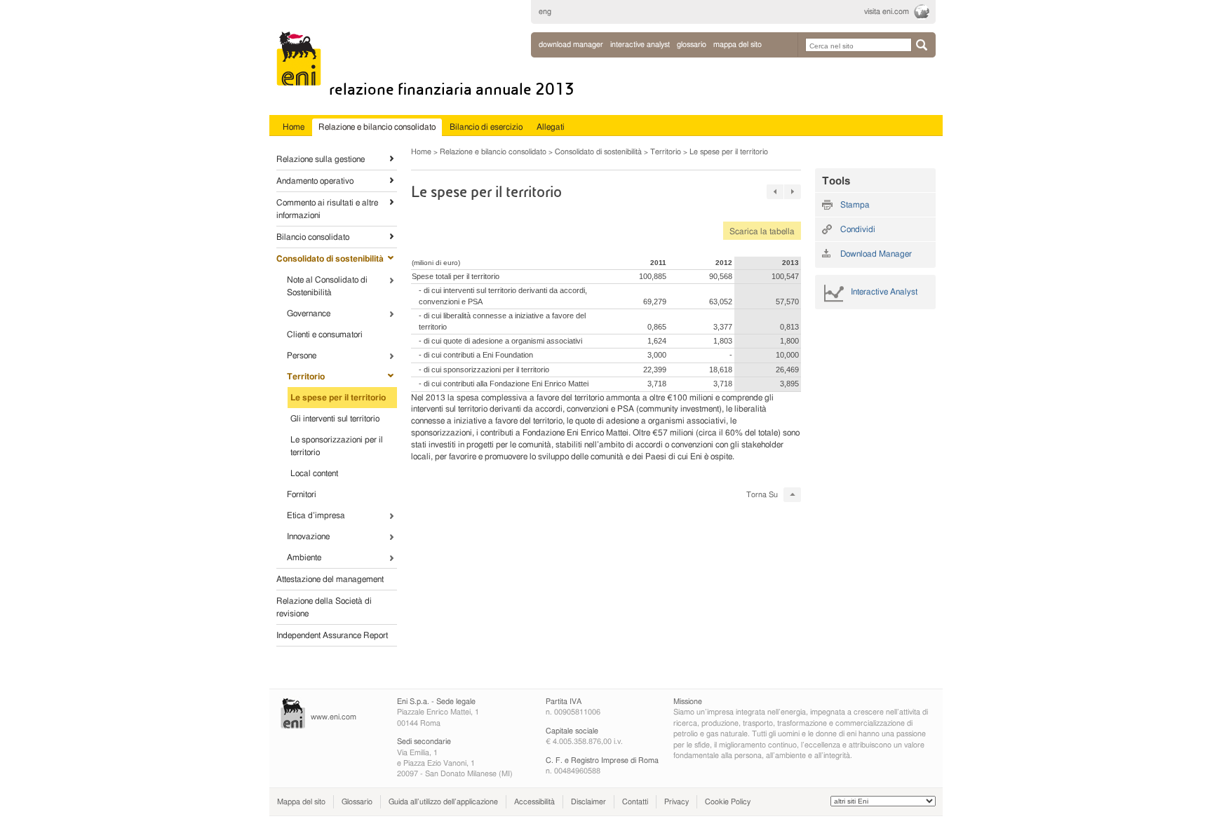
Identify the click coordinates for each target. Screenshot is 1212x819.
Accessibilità (534, 802)
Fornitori (301, 494)
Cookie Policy (727, 802)
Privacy (676, 802)
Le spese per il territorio (338, 397)
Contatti (635, 802)
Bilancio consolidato (312, 237)
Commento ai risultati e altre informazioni (327, 208)
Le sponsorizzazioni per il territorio (336, 445)
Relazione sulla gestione (320, 159)
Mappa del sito (301, 802)
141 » (792, 191)
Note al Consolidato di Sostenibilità (327, 286)
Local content (314, 473)
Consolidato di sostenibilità (330, 259)
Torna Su (762, 495)
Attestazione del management (330, 579)
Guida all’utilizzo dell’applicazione (443, 802)
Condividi (857, 229)
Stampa (855, 205)
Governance (308, 313)
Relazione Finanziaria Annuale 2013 (451, 89)
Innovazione (308, 536)
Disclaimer (588, 802)
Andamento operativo (315, 181)
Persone (301, 355)
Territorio (306, 376)
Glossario (357, 802)
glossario (691, 44)
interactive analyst (640, 44)
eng (545, 11)
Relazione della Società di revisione (324, 607)
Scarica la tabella (759, 231)
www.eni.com (333, 717)
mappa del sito (737, 44)
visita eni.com (886, 11)
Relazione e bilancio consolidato (493, 152)
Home (421, 152)
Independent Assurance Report (332, 635)
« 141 (775, 191)
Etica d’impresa (316, 515)
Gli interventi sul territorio (334, 418)
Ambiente (304, 557)
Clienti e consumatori (325, 334)
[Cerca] (922, 45)
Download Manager (571, 44)
